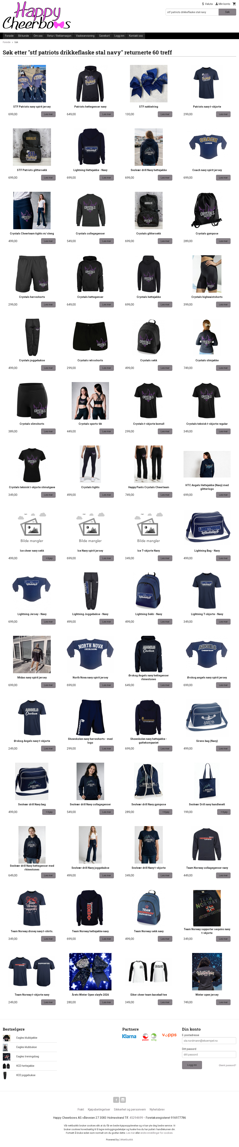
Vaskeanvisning (85, 35)
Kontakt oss (136, 35)
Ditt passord (189, 1048)
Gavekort (104, 35)
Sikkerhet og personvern (130, 1109)
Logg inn (119, 35)
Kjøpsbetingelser (99, 1109)
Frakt (80, 1109)
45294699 (136, 1117)
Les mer (130, 1132)
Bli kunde (23, 35)
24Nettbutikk (126, 1139)
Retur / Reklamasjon (59, 35)
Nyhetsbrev (157, 1109)
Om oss (38, 35)
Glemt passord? (227, 1065)
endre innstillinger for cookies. (156, 1132)
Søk (227, 11)
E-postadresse (190, 1035)
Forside (9, 35)
